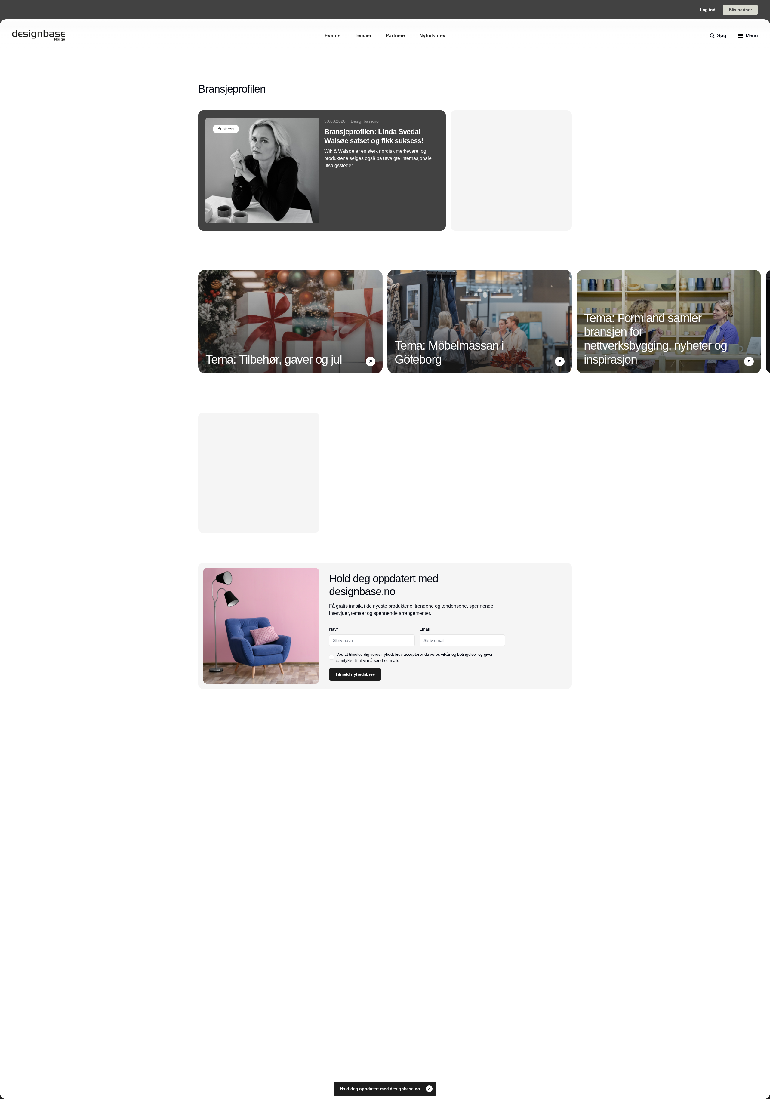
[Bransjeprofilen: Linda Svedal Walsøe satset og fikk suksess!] (322, 170)
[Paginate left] (203, 322)
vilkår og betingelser (459, 654)
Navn (334, 629)
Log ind (708, 9)
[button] (370, 361)
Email (425, 629)
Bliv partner (740, 9)
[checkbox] (331, 657)
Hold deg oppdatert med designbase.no (380, 1088)
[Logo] (38, 36)
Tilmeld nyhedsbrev (355, 674)
